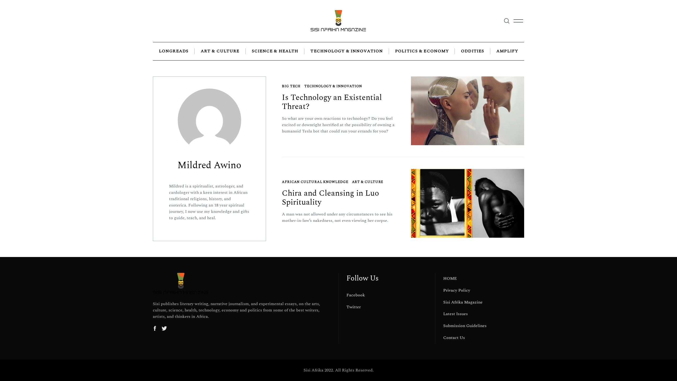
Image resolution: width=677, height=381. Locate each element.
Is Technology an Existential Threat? (332, 102)
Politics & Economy (422, 51)
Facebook (355, 295)
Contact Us (454, 337)
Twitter (353, 307)
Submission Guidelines (465, 326)
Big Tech (291, 86)
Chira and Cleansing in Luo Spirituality (330, 198)
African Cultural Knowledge (315, 182)
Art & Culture (220, 51)
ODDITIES (472, 51)
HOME (450, 278)
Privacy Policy (456, 290)
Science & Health (275, 51)
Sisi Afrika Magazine (463, 302)
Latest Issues (455, 314)
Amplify (507, 51)
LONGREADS (174, 51)
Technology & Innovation (346, 51)
